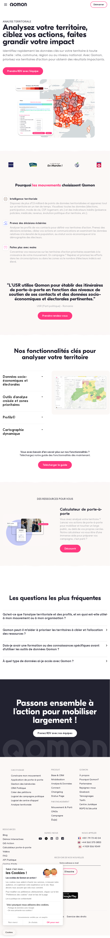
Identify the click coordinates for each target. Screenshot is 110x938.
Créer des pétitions (21, 792)
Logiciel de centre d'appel (24, 800)
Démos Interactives (13, 839)
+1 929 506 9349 (91, 846)
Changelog (57, 791)
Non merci (12, 922)
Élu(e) (54, 819)
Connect (55, 787)
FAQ (5, 855)
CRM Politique (18, 788)
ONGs (54, 811)
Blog (5, 835)
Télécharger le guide (55, 465)
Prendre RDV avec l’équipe (22, 71)
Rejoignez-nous (87, 787)
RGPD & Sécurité (88, 808)
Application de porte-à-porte (27, 779)
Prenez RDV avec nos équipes (55, 733)
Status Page (57, 796)
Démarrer (99, 4)
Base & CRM (57, 775)
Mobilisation (58, 779)
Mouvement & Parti (61, 807)
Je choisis (32, 922)
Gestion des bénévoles (23, 783)
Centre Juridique (88, 804)
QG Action (8, 843)
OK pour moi (53, 922)
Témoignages (86, 796)
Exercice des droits (76, 916)
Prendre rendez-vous (55, 315)
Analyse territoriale (21, 804)
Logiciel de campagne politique (27, 796)
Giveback (84, 791)
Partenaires (85, 783)
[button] (23, 381)
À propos (84, 775)
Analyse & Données (61, 783)
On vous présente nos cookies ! (20, 910)
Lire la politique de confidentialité (18, 899)
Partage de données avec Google (21, 908)
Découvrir (70, 548)
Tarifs (82, 800)
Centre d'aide (10, 863)
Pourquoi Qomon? (89, 779)
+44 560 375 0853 (91, 842)
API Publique (9, 859)
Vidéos (6, 851)
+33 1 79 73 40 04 (91, 838)
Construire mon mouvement (26, 775)
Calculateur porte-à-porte (17, 847)
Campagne (57, 815)
